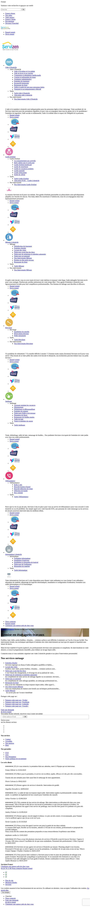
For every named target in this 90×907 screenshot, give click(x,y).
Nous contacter (17, 868)
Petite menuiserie (20, 336)
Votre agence (9, 17)
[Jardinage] (9, 399)
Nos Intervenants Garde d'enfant (25, 184)
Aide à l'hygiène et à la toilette (24, 71)
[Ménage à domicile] (9, 240)
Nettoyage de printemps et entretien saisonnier (30, 254)
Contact (8, 739)
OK (25, 717)
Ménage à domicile (11, 242)
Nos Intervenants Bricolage (23, 344)
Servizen (8, 884)
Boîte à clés (18, 485)
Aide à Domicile (11, 67)
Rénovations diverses (21, 334)
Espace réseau (10, 13)
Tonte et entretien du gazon (23, 421)
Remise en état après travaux (24, 260)
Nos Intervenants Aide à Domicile (26, 99)
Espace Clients (10, 19)
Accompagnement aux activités (25, 161)
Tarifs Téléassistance (21, 497)
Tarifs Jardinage (19, 425)
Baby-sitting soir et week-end (24, 163)
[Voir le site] (15, 124)
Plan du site (9, 880)
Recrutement (9, 21)
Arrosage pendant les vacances (24, 405)
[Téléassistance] (9, 479)
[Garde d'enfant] (9, 155)
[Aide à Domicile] (9, 65)
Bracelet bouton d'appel (22, 487)
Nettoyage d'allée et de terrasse (24, 413)
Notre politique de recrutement (15, 759)
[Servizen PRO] (5, 28)
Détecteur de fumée (21, 491)
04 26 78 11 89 (6, 868)
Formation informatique (22, 558)
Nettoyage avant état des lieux (24, 252)
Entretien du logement (21, 81)
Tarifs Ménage (19, 266)
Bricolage (8, 328)
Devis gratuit (14, 117)
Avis (6, 755)
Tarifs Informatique (20, 570)
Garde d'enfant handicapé (23, 165)
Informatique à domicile (13, 554)
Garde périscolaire (20, 173)
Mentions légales (11, 882)
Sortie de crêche (19, 175)
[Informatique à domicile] (9, 552)
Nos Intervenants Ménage (23, 258)
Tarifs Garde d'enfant (21, 179)
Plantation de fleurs (20, 415)
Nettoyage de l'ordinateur (23, 564)
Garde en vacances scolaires (23, 169)
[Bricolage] (9, 326)
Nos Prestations (10, 757)
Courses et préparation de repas (25, 77)
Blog (7, 745)
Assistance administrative (23, 79)
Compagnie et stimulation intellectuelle (27, 75)
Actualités (8, 741)
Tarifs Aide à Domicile (22, 93)
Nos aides (8, 15)
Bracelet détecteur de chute (23, 489)
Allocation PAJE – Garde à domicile (26, 181)
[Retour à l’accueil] (10, 55)
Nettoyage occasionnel (22, 256)
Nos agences (9, 743)
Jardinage (8, 401)
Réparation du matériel (22, 566)
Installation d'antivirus (21, 560)
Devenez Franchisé (12, 23)
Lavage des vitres (20, 250)
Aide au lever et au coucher (23, 73)
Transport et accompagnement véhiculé (27, 89)
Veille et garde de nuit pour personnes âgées (29, 87)
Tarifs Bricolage (19, 340)
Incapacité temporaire (21, 83)
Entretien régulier (20, 248)
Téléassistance (10, 481)
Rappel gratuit (14, 115)
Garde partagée (19, 171)
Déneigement (18, 407)
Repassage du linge (20, 85)
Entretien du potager (21, 411)
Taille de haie (18, 419)
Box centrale (18, 493)
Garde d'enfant (10, 157)
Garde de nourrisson (21, 167)
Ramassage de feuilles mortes (24, 417)
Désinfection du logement (23, 246)
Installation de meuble (21, 332)
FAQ (7, 753)
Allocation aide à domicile (23, 95)
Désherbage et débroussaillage (24, 409)
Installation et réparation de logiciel (26, 562)
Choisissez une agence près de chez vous (15, 866)
